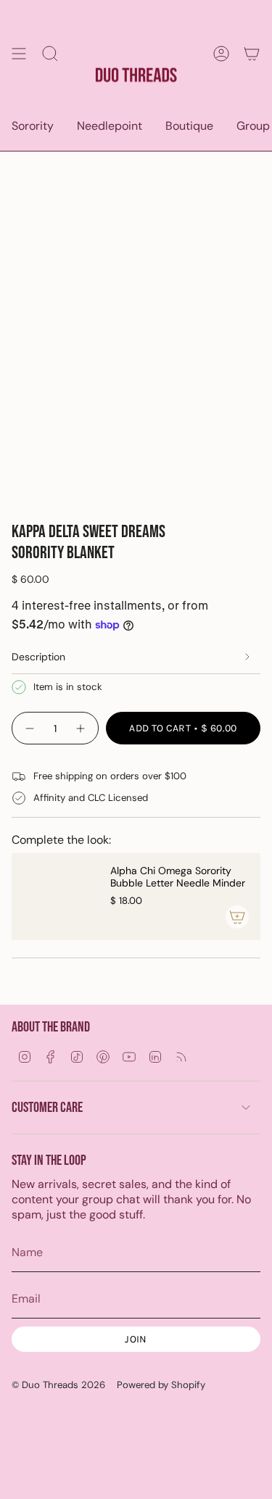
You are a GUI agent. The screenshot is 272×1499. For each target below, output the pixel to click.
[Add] (237, 917)
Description (38, 656)
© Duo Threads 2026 (58, 1385)
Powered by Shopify (161, 1385)
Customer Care (47, 1107)
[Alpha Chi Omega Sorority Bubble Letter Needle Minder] (55, 896)
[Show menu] (18, 53)
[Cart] (251, 53)
